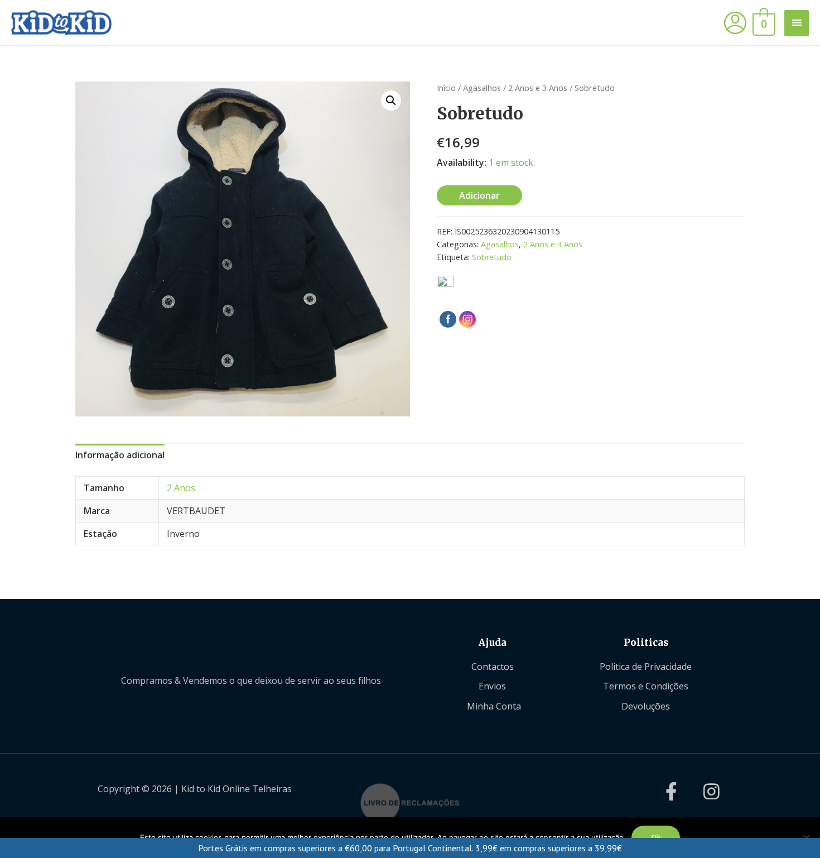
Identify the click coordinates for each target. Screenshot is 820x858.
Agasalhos (482, 87)
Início (446, 87)
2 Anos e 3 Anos (537, 87)
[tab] (120, 455)
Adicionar (479, 195)
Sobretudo (492, 257)
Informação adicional (120, 455)
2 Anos (181, 488)
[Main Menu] (796, 23)
